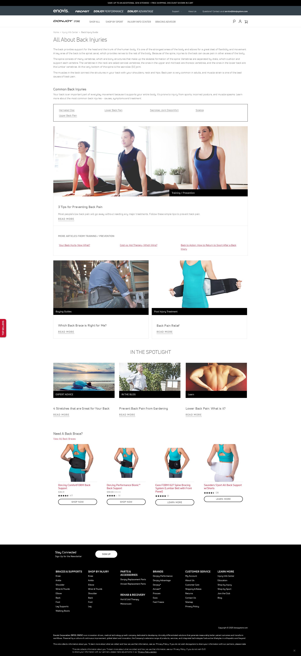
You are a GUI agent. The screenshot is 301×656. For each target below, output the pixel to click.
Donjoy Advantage (162, 580)
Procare (156, 593)
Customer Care (192, 584)
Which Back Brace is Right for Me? (82, 325)
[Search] (235, 21)
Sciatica (200, 110)
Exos (155, 597)
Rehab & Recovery (132, 594)
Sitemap (189, 602)
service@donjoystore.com (236, 11)
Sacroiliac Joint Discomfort (164, 110)
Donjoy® (157, 584)
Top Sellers (3, 328)
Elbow (59, 593)
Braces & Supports (69, 571)
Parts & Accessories (128, 573)
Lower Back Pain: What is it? (206, 408)
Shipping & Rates (193, 589)
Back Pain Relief (168, 325)
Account (240, 21)
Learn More (226, 571)
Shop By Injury (98, 571)
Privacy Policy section (147, 652)
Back (58, 597)
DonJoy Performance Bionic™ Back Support (123, 486)
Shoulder (60, 584)
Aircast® (157, 589)
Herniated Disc (66, 110)
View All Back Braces (64, 438)
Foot (58, 602)
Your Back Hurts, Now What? (74, 245)
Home (56, 32)
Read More (66, 218)
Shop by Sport (224, 589)
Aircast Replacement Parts (133, 583)
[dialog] (150, 650)
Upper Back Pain (68, 115)
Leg (90, 606)
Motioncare (125, 603)
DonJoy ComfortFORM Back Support (74, 486)
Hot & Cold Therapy (129, 599)
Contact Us (190, 597)
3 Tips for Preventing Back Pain (80, 207)
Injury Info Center (70, 32)
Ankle (58, 580)
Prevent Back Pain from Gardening (143, 408)
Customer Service (198, 571)
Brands (158, 571)
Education (222, 580)
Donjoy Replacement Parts (133, 579)
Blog (220, 597)
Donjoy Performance (162, 576)
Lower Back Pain (113, 110)
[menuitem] (95, 21)
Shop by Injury (225, 584)
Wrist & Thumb (63, 589)
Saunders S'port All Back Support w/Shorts (223, 486)
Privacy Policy (192, 606)
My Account (191, 576)
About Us (192, 11)
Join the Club (224, 593)
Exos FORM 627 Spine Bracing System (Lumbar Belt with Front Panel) (173, 488)
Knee (58, 576)
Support (175, 11)
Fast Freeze (158, 602)
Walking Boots (63, 610)
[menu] (132, 21)
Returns (189, 593)
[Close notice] (294, 651)
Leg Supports (62, 606)
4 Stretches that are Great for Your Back (81, 408)
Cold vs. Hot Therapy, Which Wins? (138, 245)
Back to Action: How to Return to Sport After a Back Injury (208, 247)
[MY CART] (246, 22)
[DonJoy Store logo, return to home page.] (66, 21)
